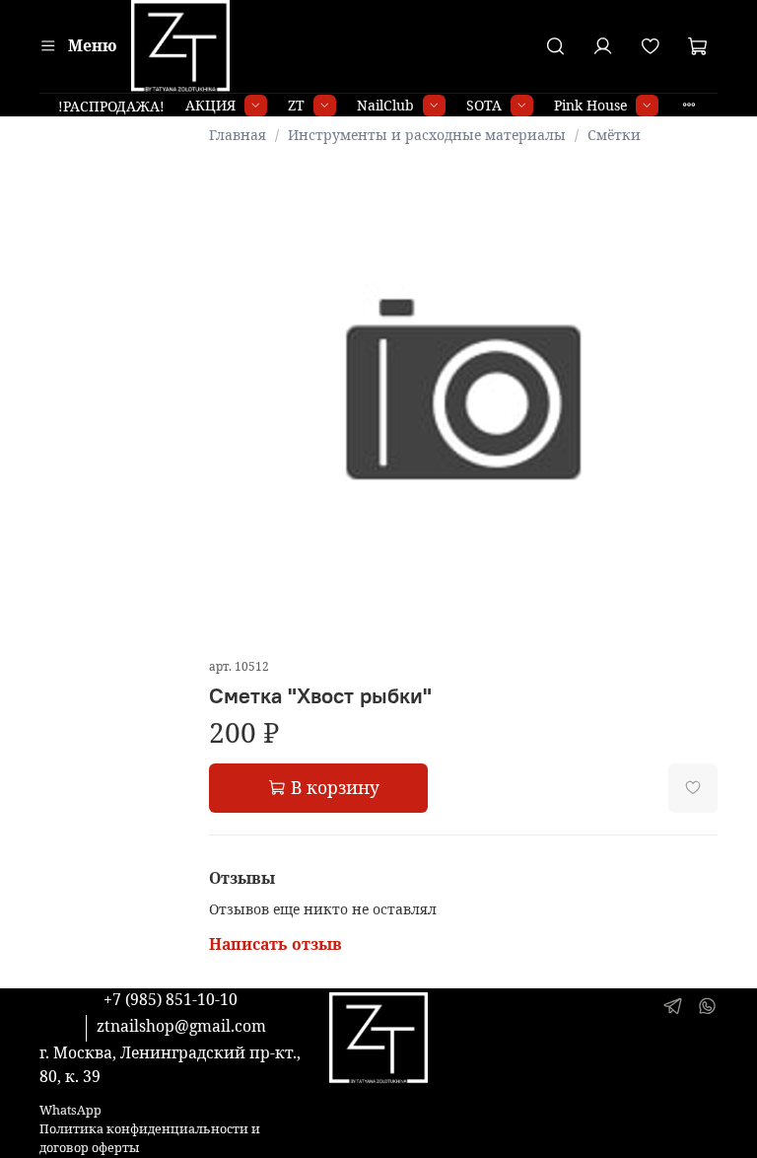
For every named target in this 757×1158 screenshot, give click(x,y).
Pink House (590, 105)
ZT (296, 105)
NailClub (385, 105)
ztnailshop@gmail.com (181, 1026)
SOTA (484, 105)
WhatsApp (70, 1110)
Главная (237, 134)
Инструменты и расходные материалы (427, 134)
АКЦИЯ (210, 105)
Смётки (614, 134)
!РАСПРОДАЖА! (111, 106)
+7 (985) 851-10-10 (170, 999)
